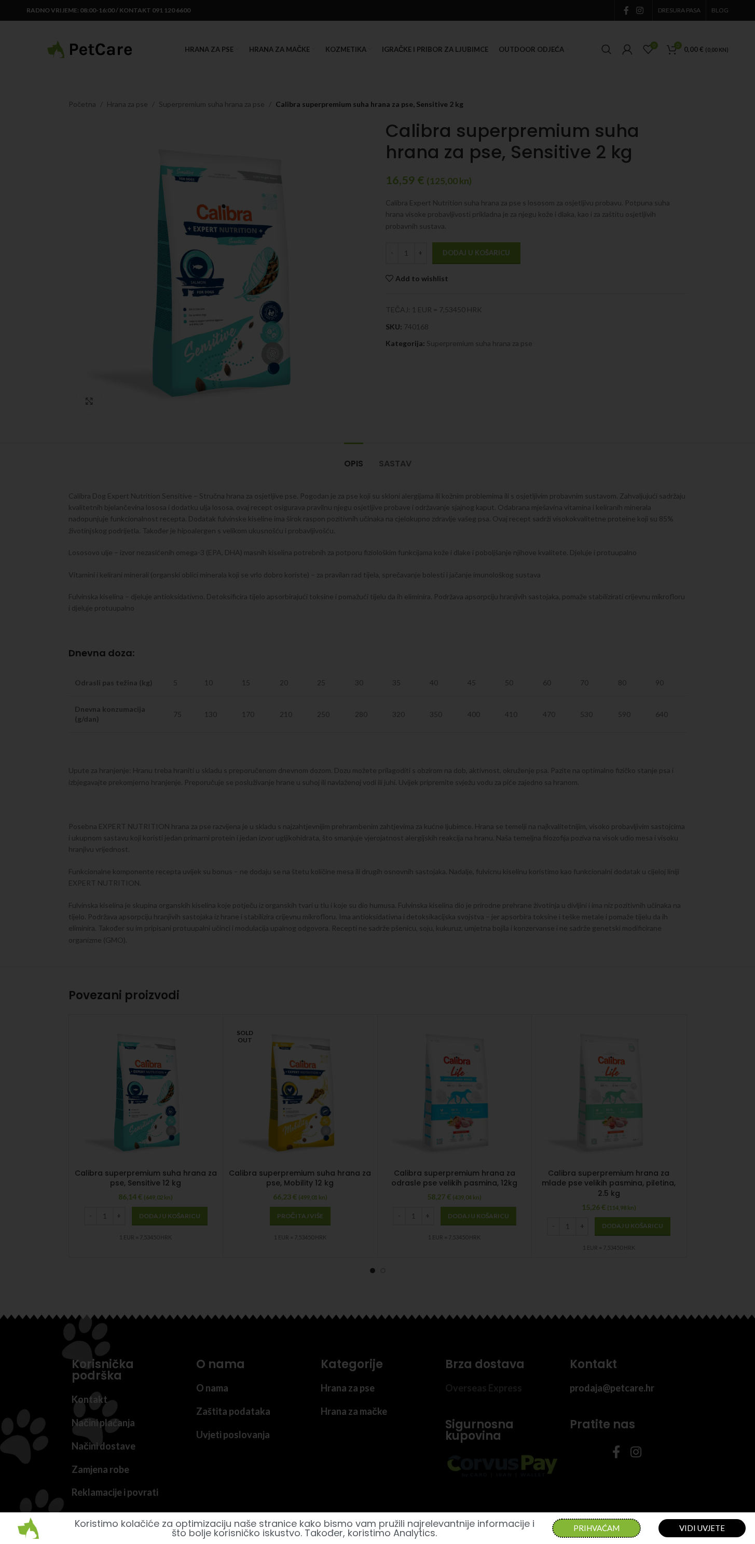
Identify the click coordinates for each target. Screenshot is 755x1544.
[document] (377, 772)
